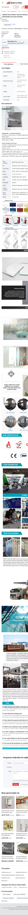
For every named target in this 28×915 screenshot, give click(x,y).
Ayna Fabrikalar (6, 894)
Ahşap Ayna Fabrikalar (8, 898)
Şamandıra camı (6, 878)
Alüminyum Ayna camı (21, 872)
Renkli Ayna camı (20, 875)
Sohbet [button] (13, 24)
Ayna (19, 11)
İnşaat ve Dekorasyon (12, 11)
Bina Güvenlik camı (20, 878)
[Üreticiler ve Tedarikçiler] (14, 2)
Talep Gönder (7, 24)
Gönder (16, 784)
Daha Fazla (4, 901)
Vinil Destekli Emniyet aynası (8, 875)
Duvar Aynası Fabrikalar (19, 894)
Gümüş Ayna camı (6, 872)
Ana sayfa (4, 11)
